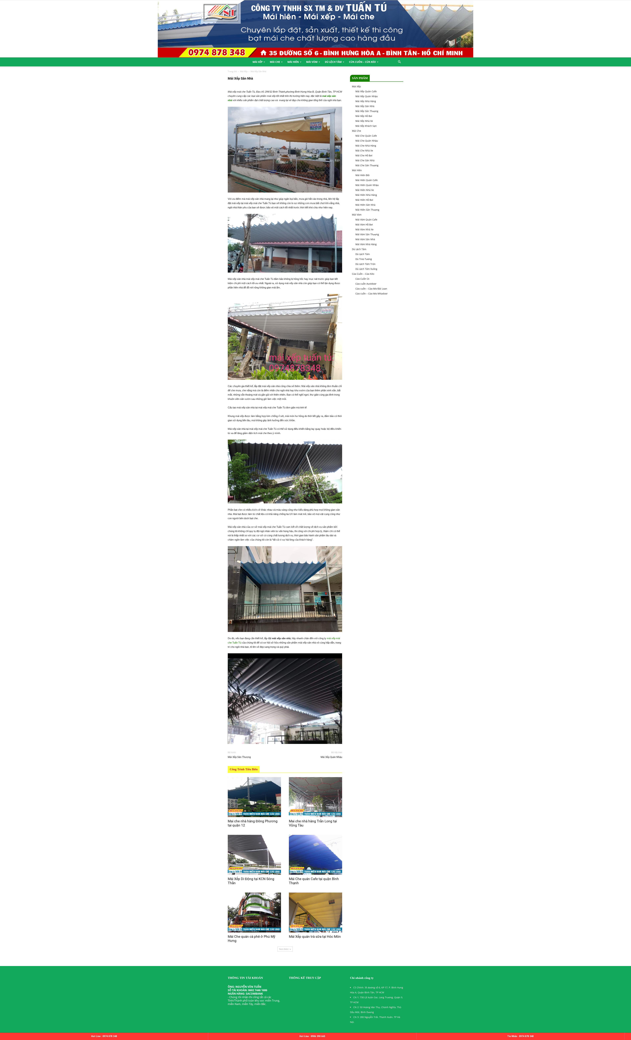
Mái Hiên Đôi (362, 175)
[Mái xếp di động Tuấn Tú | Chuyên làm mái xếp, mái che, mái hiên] (315, 28)
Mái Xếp (257, 61)
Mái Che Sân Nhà (364, 160)
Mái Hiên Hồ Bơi (364, 199)
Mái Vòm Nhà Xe (364, 229)
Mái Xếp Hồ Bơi (363, 116)
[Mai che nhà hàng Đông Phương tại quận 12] (254, 797)
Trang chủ (232, 71)
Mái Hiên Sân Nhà (365, 204)
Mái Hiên (293, 61)
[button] (399, 62)
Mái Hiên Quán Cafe (366, 180)
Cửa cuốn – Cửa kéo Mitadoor (371, 293)
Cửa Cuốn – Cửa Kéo (362, 61)
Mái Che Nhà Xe (364, 150)
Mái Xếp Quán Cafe (366, 91)
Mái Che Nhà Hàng (365, 145)
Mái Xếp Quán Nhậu (331, 757)
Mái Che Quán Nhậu (366, 140)
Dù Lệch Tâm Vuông (366, 268)
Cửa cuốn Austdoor (365, 283)
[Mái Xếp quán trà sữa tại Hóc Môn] (315, 912)
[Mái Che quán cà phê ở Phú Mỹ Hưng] (254, 912)
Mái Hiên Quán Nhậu (367, 185)
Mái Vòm (311, 61)
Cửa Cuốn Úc (362, 278)
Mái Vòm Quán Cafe (366, 219)
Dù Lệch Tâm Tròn (365, 264)
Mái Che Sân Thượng (366, 165)
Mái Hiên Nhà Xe (364, 190)
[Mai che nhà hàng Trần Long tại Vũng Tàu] (315, 797)
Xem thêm (284, 949)
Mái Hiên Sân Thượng (367, 209)
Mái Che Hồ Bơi (363, 155)
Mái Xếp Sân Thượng (239, 757)
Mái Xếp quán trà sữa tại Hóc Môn (315, 937)
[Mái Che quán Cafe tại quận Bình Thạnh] (315, 855)
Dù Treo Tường (363, 259)
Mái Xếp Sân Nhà (364, 106)
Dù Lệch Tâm (333, 61)
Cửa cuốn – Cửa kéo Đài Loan (371, 288)
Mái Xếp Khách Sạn (366, 125)
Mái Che (275, 61)
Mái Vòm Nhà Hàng (366, 244)
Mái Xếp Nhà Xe (364, 120)
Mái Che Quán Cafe (366, 135)
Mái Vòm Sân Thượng (367, 234)
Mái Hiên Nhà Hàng (366, 194)
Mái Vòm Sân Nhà (365, 239)
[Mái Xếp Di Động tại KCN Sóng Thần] (254, 855)
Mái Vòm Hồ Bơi (364, 224)
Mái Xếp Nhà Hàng (365, 101)
